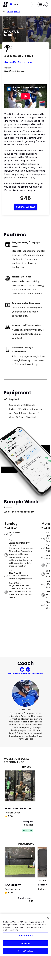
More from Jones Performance (25, 673)
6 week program (25, 898)
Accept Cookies (25, 951)
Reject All (25, 943)
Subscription (27, 821)
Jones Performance (18, 62)
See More (26, 795)
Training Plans (13, 11)
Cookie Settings (25, 935)
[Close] (48, 918)
